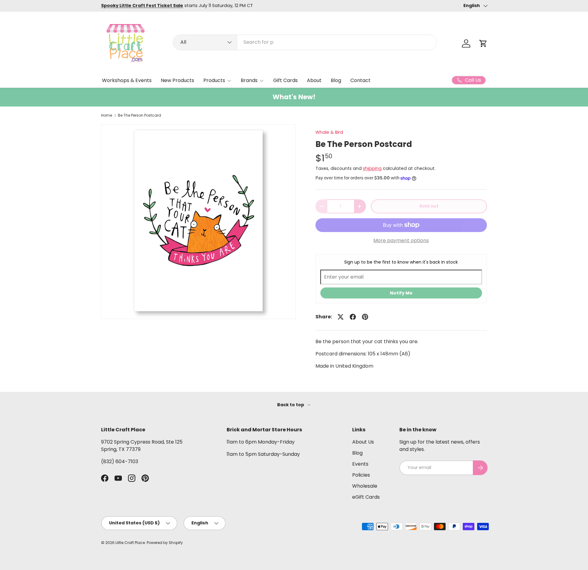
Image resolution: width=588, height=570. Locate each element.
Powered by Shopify (165, 542)
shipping (372, 168)
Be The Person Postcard (139, 115)
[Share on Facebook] (353, 317)
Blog (336, 80)
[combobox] (304, 42)
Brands (249, 80)
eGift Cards (366, 497)
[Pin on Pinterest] (365, 317)
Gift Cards (285, 80)
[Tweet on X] (340, 317)
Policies (361, 474)
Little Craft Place (130, 542)
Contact (360, 80)
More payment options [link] (401, 240)
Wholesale (364, 485)
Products (214, 80)
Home (106, 115)
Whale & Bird (329, 132)
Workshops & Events (127, 80)
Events (360, 463)
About (314, 80)
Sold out (429, 206)
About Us (363, 441)
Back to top (291, 405)
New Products (177, 80)
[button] (483, 43)
